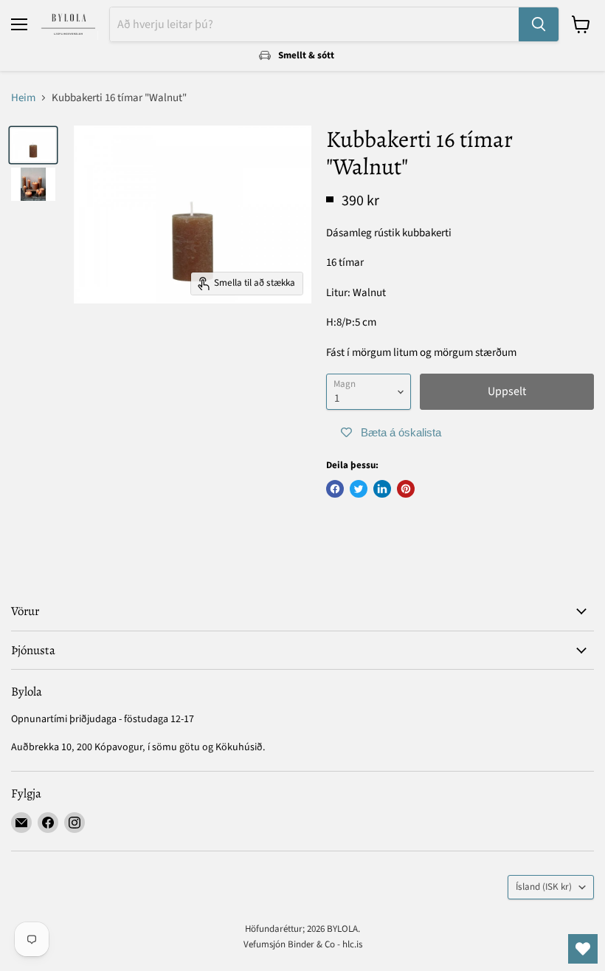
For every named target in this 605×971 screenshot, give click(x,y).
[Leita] (539, 24)
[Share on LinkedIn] (382, 489)
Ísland (544, 886)
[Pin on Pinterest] (406, 489)
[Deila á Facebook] (335, 489)
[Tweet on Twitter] (358, 489)
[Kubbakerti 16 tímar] (33, 145)
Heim (23, 98)
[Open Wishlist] (583, 949)
